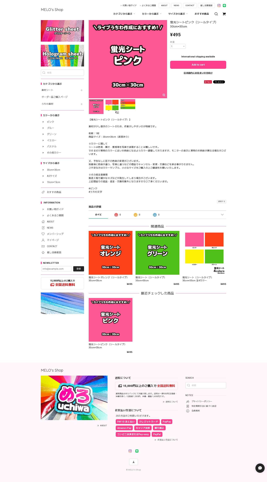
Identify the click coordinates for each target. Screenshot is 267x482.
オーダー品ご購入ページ (55, 97)
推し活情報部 (206, 5)
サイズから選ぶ (176, 13)
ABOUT (164, 5)
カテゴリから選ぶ (122, 13)
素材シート (47, 90)
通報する (221, 202)
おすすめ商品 (202, 13)
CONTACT (189, 5)
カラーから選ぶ (150, 13)
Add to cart (198, 64)
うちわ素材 (47, 104)
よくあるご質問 (149, 5)
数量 (172, 42)
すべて (98, 214)
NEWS (176, 5)
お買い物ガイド (130, 5)
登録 (78, 268)
